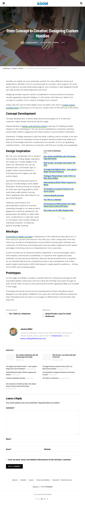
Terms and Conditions (43, 480)
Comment (10, 408)
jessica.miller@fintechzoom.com (33, 339)
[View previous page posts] (59, 217)
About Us (15, 480)
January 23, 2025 (11, 388)
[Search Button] (81, 3)
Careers (31, 480)
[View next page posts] (63, 217)
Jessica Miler (32, 42)
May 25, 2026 (20, 360)
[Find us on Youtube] (42, 499)
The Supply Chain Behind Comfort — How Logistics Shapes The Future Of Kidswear (60, 170)
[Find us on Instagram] (47, 499)
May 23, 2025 (53, 374)
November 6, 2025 (58, 360)
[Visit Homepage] (42, 3)
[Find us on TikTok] (44, 499)
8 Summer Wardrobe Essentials (54, 195)
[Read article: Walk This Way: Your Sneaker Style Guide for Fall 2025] (46, 357)
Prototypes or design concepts (19, 236)
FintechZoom (57, 336)
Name (9, 439)
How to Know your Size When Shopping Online (58, 210)
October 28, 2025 (31, 369)
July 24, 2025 (16, 374)
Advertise (23, 480)
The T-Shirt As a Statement (52, 200)
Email (9, 449)
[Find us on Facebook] (36, 499)
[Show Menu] (4, 3)
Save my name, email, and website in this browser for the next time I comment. (39, 460)
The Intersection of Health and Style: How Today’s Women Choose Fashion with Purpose (60, 205)
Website (47, 449)
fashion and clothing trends (34, 126)
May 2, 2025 (30, 378)
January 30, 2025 (45, 42)
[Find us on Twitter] (39, 499)
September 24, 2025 (63, 369)
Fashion (55, 42)
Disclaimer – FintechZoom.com (62, 480)
